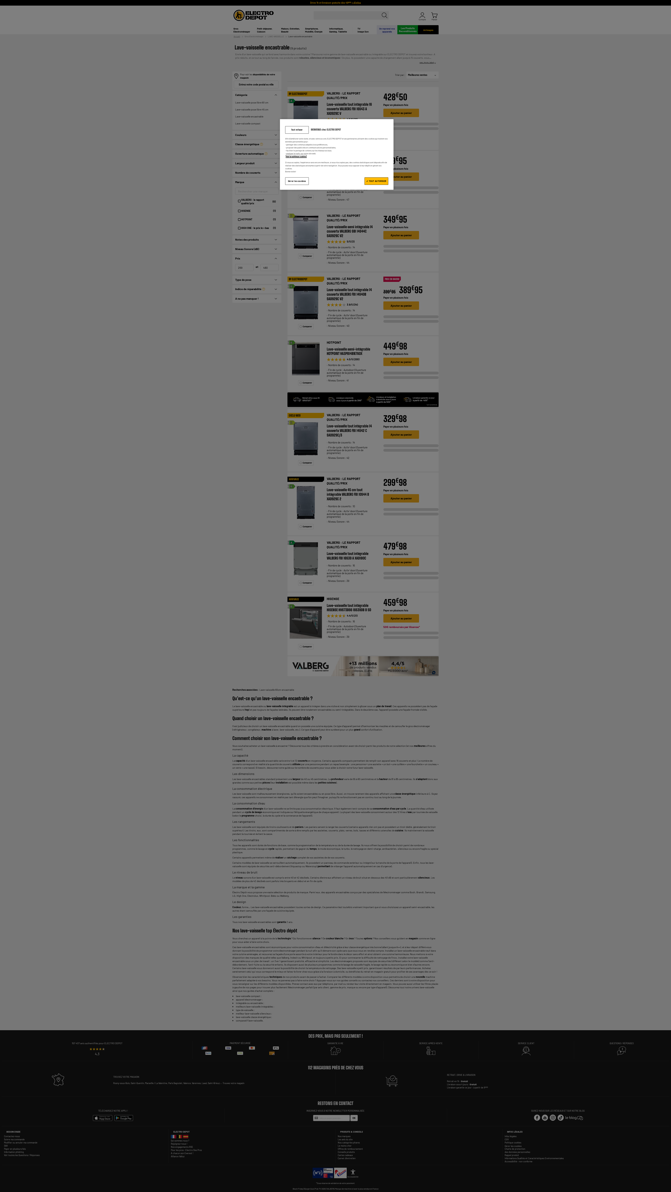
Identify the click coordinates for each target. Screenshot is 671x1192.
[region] (337, 154)
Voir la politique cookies (296, 156)
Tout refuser (297, 129)
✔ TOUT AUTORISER (376, 181)
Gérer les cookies (297, 181)
